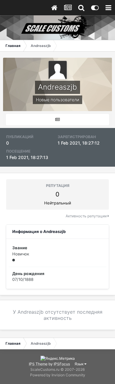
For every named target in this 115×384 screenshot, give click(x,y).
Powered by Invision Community (57, 375)
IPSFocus (62, 364)
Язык (79, 364)
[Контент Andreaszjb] (57, 120)
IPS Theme (38, 364)
